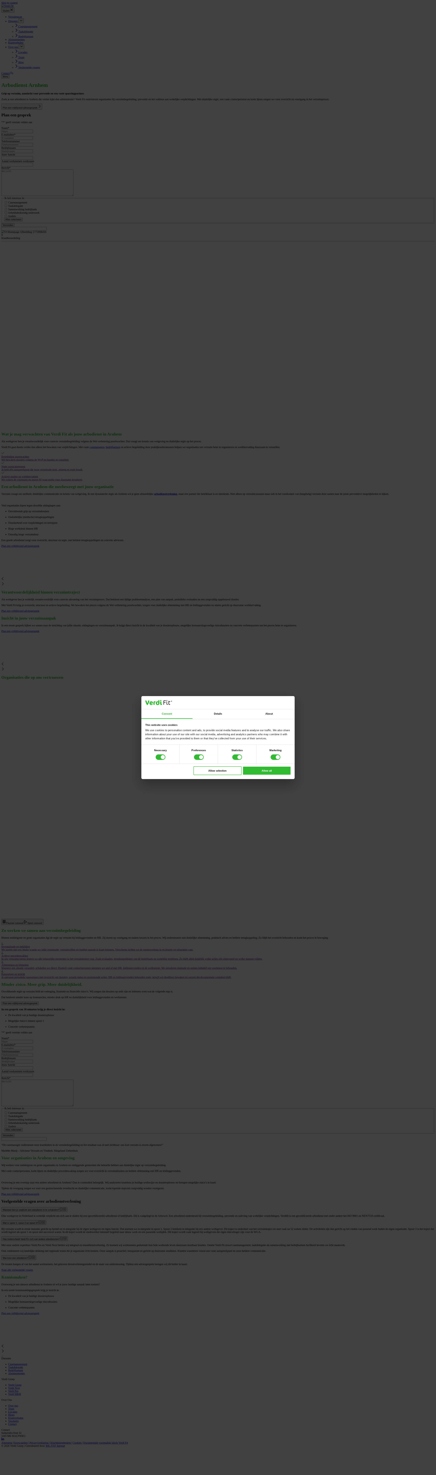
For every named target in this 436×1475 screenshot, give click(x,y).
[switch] (199, 757)
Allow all (267, 770)
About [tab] (269, 713)
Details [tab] (218, 713)
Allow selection (217, 770)
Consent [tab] (167, 713)
